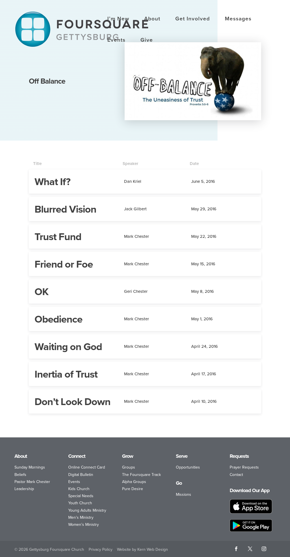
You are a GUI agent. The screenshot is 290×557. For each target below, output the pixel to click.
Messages (238, 19)
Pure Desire (132, 489)
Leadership (24, 489)
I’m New (118, 19)
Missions (183, 494)
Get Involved (192, 19)
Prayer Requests (244, 467)
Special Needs (80, 496)
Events (116, 40)
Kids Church (78, 489)
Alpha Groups (134, 482)
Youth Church (80, 503)
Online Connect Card (86, 467)
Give (146, 40)
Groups (128, 467)
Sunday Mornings (29, 467)
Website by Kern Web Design (142, 549)
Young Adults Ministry (87, 510)
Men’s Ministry (80, 517)
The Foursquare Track (141, 475)
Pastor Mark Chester (32, 482)
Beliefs (20, 475)
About (152, 19)
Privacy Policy (100, 549)
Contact (236, 475)
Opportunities (188, 467)
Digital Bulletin (80, 475)
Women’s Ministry (83, 525)
